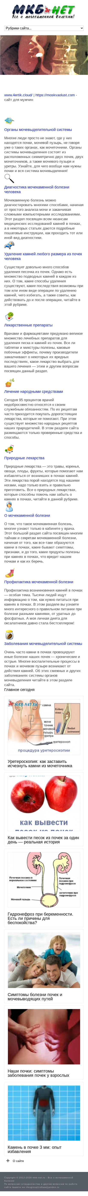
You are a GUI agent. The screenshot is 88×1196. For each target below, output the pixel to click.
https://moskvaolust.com (55, 95)
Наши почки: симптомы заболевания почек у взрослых (38, 1073)
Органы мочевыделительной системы (38, 130)
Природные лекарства (24, 458)
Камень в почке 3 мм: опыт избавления (35, 1149)
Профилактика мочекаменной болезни (38, 582)
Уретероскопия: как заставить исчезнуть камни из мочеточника (40, 763)
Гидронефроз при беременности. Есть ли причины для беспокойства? (40, 918)
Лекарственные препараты (28, 325)
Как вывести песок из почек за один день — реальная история (43, 839)
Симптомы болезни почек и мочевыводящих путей (35, 996)
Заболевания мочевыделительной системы (43, 644)
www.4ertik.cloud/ (18, 95)
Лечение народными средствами (33, 391)
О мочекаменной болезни (27, 515)
